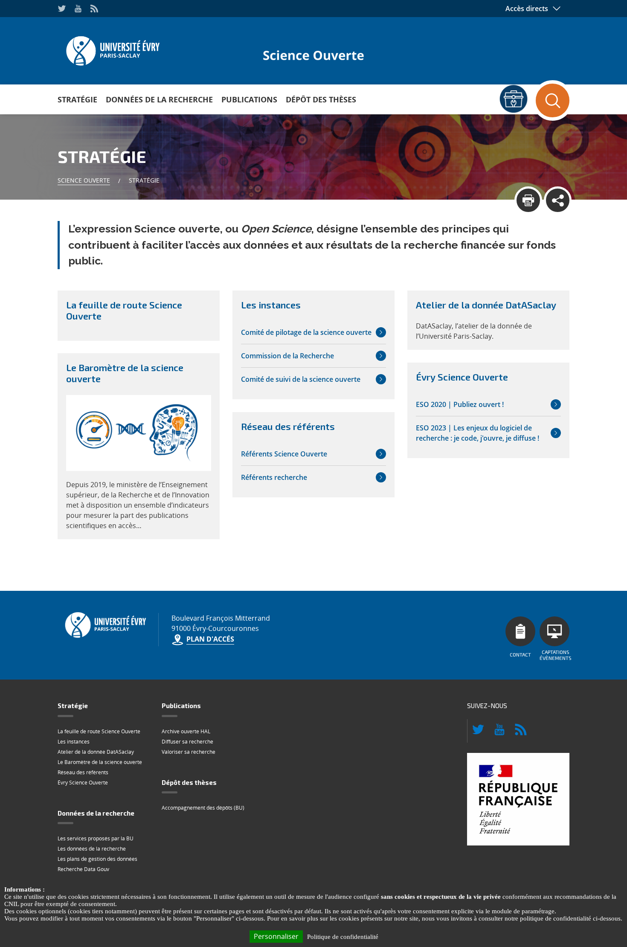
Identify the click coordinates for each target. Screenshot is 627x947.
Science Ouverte (84, 180)
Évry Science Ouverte (83, 782)
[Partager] (558, 200)
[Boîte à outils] (513, 98)
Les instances (74, 741)
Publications (249, 99)
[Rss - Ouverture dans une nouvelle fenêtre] (94, 8)
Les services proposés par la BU (96, 838)
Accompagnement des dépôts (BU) (203, 807)
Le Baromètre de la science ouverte (100, 762)
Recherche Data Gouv (83, 869)
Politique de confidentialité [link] (342, 936)
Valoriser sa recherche (188, 751)
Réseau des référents (83, 772)
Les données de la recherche (92, 848)
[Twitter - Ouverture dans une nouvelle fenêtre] (62, 8)
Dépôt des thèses (321, 99)
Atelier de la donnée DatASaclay (96, 751)
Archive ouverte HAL (186, 731)
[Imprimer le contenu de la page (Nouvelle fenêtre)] (528, 200)
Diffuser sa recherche (187, 741)
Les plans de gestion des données (97, 859)
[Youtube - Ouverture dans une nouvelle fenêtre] (78, 8)
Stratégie (77, 99)
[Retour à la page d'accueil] (112, 48)
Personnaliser (276, 936)
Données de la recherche (159, 99)
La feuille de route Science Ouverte (99, 731)
